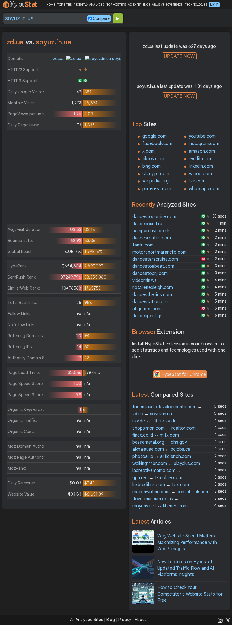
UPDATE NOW (179, 56)
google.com (154, 136)
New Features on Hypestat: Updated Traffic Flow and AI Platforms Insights (185, 568)
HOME (50, 5)
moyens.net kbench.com (160, 506)
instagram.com (204, 143)
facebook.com (157, 143)
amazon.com (202, 151)
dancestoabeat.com (153, 266)
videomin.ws (144, 280)
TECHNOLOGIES (196, 5)
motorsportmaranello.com (159, 252)
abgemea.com (147, 309)
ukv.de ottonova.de (154, 421)
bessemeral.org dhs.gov (159, 442)
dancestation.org (150, 302)
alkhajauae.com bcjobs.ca (161, 449)
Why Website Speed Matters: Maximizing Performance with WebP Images (187, 542)
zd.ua (59, 58)
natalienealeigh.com (152, 287)
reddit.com (200, 158)
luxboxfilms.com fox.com (160, 485)
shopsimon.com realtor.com (164, 428)
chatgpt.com (155, 174)
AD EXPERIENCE (139, 5)
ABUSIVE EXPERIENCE (167, 5)
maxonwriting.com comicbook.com (170, 492)
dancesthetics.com (152, 294)
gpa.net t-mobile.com (157, 478)
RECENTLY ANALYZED (89, 5)
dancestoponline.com (154, 217)
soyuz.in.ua (122, 58)
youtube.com (202, 136)
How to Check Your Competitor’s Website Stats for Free (190, 594)
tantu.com (143, 245)
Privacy (124, 619)
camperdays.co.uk (150, 231)
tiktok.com (153, 158)
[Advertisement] (64, 178)
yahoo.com (200, 174)
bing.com (151, 166)
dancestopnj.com (150, 273)
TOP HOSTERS (116, 5)
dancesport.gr (147, 316)
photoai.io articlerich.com (161, 456)
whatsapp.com (204, 189)
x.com (148, 151)
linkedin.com (201, 166)
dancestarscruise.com (155, 259)
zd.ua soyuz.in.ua (152, 414)
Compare (101, 18)
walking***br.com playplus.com (166, 463)
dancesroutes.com (151, 238)
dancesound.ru (147, 224)
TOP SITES (64, 5)
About (140, 619)
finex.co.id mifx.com (155, 435)
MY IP (214, 5)
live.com (197, 181)
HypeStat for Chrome (183, 374)
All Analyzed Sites (86, 619)
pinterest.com (156, 189)
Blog (110, 619)
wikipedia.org (155, 181)
